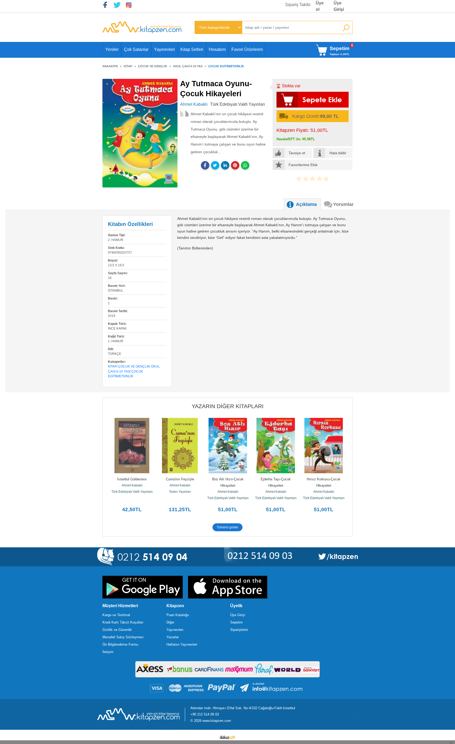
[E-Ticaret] (227, 737)
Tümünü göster (227, 527)
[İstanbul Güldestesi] (132, 445)
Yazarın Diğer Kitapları (228, 406)
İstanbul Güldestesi (132, 479)
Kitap (112, 366)
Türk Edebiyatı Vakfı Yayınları (132, 492)
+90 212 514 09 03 (204, 714)
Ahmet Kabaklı (132, 485)
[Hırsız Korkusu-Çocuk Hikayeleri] (323, 445)
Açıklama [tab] (306, 204)
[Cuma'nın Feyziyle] (180, 445)
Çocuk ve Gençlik (134, 366)
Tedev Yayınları (180, 492)
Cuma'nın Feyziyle (180, 479)
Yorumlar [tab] (343, 204)
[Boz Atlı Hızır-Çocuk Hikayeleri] (227, 445)
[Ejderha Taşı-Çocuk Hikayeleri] (275, 445)
